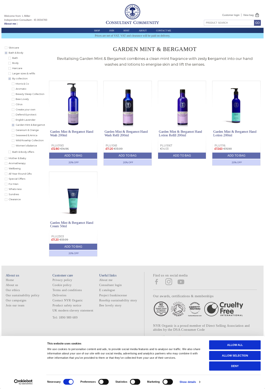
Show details (188, 381)
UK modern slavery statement (72, 310)
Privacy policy (62, 280)
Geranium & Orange (27, 130)
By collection (20, 78)
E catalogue (107, 290)
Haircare (17, 68)
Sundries (14, 194)
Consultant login (110, 285)
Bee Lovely (22, 99)
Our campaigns (16, 300)
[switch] (103, 382)
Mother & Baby (17, 158)
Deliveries (59, 295)
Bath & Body (16, 52)
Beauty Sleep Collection (30, 94)
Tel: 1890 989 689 (65, 317)
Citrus (19, 104)
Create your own (25, 109)
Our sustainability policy (23, 295)
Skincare (14, 47)
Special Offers (17, 178)
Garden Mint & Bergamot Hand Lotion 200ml (235, 133)
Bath (15, 57)
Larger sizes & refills (23, 73)
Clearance (15, 199)
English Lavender (26, 119)
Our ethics (13, 290)
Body (15, 62)
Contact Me (163, 30)
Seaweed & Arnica (26, 135)
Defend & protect (26, 114)
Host (126, 30)
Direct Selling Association (225, 326)
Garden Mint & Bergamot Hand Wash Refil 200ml (126, 133)
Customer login (231, 15)
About (143, 30)
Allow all (235, 344)
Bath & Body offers (23, 151)
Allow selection (235, 355)
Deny (235, 366)
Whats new (15, 189)
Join (111, 30)
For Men (13, 184)
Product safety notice (66, 305)
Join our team (15, 305)
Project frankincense (113, 295)
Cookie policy (62, 285)
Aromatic (21, 88)
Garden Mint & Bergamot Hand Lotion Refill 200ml (180, 133)
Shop (97, 30)
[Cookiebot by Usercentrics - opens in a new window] (23, 382)
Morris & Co (22, 83)
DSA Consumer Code (189, 329)
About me (10, 23)
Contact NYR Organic (67, 300)
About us (12, 285)
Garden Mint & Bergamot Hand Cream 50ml (71, 224)
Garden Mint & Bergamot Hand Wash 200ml (71, 133)
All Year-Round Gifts (20, 173)
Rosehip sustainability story (118, 300)
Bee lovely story (110, 305)
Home (10, 280)
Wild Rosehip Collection (30, 140)
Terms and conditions (67, 290)
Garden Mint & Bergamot (30, 124)
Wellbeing (15, 168)
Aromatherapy (17, 163)
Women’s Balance (26, 145)
